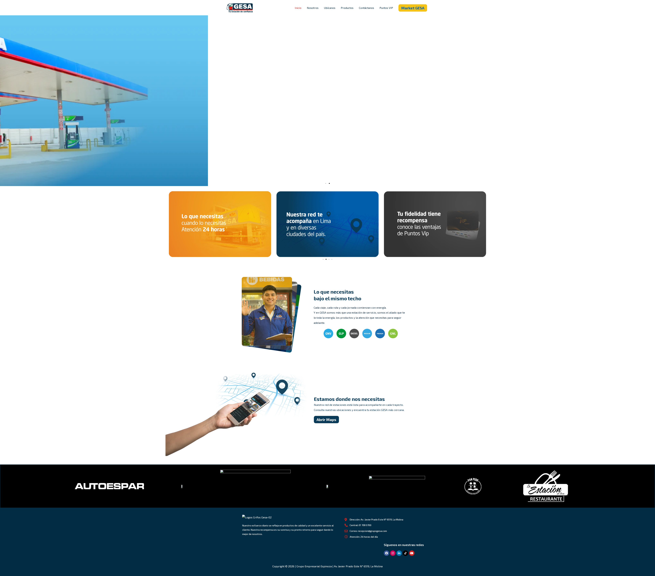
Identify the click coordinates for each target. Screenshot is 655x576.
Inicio (298, 7)
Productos (347, 7)
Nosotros (312, 7)
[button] (412, 8)
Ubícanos (329, 7)
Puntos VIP (386, 7)
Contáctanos (366, 7)
